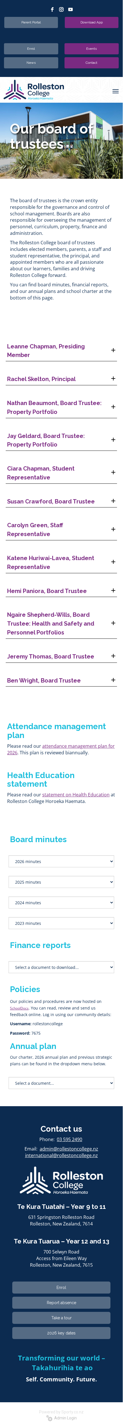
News (31, 63)
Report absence (61, 1302)
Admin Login (65, 1418)
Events (91, 49)
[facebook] (52, 9)
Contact (91, 63)
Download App (91, 22)
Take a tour (61, 1318)
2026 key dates (61, 1333)
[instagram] (61, 9)
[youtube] (70, 9)
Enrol (31, 49)
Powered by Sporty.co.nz (61, 1412)
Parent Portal (31, 22)
